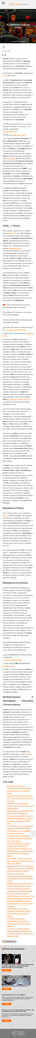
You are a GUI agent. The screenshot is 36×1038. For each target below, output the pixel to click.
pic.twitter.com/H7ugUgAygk (12, 660)
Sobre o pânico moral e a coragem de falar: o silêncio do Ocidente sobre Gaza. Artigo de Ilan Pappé (20, 861)
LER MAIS (6, 970)
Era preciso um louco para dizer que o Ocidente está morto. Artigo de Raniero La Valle (20, 878)
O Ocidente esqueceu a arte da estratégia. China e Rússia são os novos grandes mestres (20, 806)
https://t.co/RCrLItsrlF (10, 131)
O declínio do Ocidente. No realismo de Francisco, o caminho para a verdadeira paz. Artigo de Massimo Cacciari (20, 868)
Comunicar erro (9, 941)
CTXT (5, 75)
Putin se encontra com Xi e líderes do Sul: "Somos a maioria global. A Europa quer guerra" (20, 798)
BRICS (5, 516)
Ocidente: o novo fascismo (16, 873)
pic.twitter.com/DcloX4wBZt (16, 330)
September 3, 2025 (19, 135)
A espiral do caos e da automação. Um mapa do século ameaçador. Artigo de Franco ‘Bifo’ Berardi (20, 838)
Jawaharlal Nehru (15, 248)
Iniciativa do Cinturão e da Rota (19, 399)
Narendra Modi (11, 233)
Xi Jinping (11, 158)
